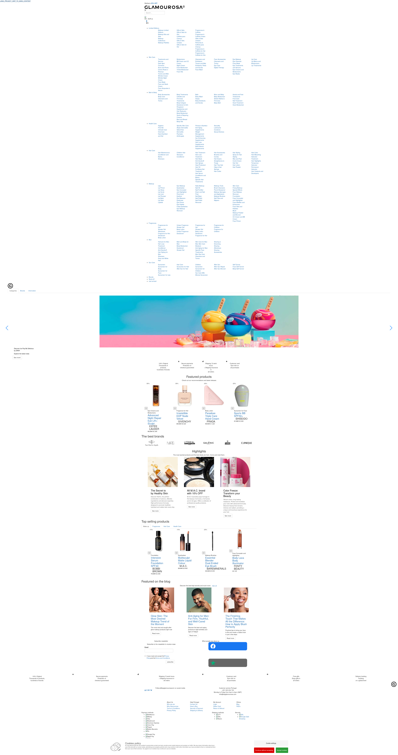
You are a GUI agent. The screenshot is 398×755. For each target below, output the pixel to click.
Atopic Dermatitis (182, 128)
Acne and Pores (163, 67)
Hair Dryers (217, 159)
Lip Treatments (256, 65)
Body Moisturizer (182, 113)
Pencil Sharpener (219, 190)
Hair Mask (198, 159)
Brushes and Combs (218, 156)
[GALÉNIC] (208, 443)
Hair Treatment (200, 153)
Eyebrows (180, 200)
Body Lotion (162, 238)
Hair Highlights (256, 161)
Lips (159, 186)
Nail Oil (197, 188)
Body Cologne (181, 103)
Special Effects (237, 190)
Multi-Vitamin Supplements (199, 147)
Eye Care (217, 65)
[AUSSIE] (227, 443)
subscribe (170, 662)
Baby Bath (217, 103)
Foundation (236, 196)
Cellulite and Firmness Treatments (181, 99)
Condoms (217, 130)
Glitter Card (217, 706)
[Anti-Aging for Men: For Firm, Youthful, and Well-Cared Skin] (199, 600)
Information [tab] (32, 291)
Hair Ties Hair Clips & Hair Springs (218, 167)
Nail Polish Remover (198, 201)
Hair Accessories (219, 153)
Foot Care (236, 99)
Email (146, 647)
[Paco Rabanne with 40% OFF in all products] (199, 321)
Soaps (197, 99)
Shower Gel (162, 229)
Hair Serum (199, 173)
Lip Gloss (161, 190)
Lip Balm (161, 198)
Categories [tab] (13, 291)
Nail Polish (198, 198)
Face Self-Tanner (238, 267)
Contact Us (193, 704)
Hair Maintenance (164, 153)
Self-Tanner (236, 265)
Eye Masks (236, 74)
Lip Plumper (162, 196)
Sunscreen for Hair (183, 267)
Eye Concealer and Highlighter (182, 191)
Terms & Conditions (173, 708)
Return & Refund (218, 708)
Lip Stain (161, 200)
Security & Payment (196, 708)
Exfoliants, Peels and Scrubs (200, 66)
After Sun (217, 265)
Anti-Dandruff (199, 161)
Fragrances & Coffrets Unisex (200, 35)
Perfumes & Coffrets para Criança (199, 45)
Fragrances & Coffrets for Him (200, 54)
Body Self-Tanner (238, 269)
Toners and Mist (163, 74)
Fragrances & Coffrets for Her (200, 50)
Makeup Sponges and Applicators (220, 193)
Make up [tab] (146, 526)
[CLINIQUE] (246, 443)
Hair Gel (235, 163)
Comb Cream (237, 161)
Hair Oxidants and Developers (257, 172)
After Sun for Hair (182, 269)
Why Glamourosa (172, 706)
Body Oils (180, 121)
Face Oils (180, 72)
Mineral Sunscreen (201, 275)
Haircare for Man (163, 242)
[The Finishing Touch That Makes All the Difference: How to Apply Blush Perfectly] (236, 600)
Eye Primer (180, 202)
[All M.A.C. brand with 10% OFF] (199, 472)
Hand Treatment (238, 103)
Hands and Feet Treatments (238, 95)
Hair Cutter (217, 171)
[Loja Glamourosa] (199, 7)
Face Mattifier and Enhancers (239, 203)
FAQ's (238, 706)
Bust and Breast (182, 119)
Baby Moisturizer (219, 97)
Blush (234, 211)
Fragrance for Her (201, 235)
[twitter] (151, 690)
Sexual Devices (219, 132)
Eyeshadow (180, 188)
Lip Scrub (161, 192)
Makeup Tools (218, 186)
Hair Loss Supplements (199, 143)
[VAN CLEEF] (151, 443)
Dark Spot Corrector (161, 64)
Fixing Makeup (237, 188)
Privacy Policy (171, 710)
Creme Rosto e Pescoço (163, 71)
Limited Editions (154, 28)
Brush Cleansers (219, 188)
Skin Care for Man (201, 242)
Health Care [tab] (177, 526)
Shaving (216, 246)
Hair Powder (237, 167)
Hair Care (152, 150)
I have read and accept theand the (158, 657)
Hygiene (160, 126)
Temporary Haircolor (254, 164)
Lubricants (217, 128)
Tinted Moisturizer (183, 70)
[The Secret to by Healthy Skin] (163, 472)
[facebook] (150, 690)
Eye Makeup (237, 59)
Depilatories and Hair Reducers (182, 110)
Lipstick (160, 202)
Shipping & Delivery (196, 710)
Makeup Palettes (163, 43)
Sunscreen (161, 265)
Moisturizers (181, 59)
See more (155, 511)
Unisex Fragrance (182, 225)
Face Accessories (220, 59)
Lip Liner (161, 194)
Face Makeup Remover (237, 193)
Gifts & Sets (180, 30)
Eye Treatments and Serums (238, 66)
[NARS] (170, 443)
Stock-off (151, 279)
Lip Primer (161, 188)
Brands (151, 277)
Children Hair (181, 153)
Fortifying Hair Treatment (200, 170)
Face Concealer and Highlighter (238, 199)
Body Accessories (164, 94)
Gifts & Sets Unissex (180, 42)
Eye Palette (180, 204)
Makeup (151, 184)
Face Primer (237, 221)
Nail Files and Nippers (218, 199)
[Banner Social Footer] (228, 646)
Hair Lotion (236, 165)
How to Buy (194, 706)
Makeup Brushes (219, 196)
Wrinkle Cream (163, 76)
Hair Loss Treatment (198, 156)
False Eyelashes (182, 206)
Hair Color (254, 153)
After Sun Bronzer (220, 269)
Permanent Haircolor (255, 168)
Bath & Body (153, 92)
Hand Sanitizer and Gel (163, 135)
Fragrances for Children (219, 226)
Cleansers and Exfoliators (200, 60)
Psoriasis (180, 134)
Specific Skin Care (183, 126)
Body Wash (199, 97)
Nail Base (198, 196)
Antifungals (180, 136)
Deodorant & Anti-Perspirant (182, 106)
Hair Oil (197, 167)
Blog (237, 704)
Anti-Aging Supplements (199, 129)
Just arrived (152, 281)
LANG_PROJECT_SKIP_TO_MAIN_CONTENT (15, 1)
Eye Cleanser (237, 61)
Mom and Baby (219, 94)
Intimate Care (162, 130)
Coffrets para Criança (181, 37)
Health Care (153, 123)
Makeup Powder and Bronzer (238, 214)
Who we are (171, 704)
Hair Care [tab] (167, 526)
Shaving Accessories (218, 251)
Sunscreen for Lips (164, 275)
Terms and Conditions (162, 658)
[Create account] (146, 21)
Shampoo (161, 159)
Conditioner (180, 157)
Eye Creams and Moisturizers (238, 71)
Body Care (161, 97)
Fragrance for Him (164, 233)
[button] (7, 328)
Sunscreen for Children (200, 270)
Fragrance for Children (218, 230)
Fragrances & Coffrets (199, 31)
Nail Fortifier (199, 190)
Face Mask (161, 82)
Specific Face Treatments (199, 251)
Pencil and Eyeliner (180, 195)
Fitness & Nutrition (201, 126)
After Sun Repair (219, 267)
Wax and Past (237, 159)
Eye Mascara (181, 198)
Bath (196, 94)
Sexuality (217, 126)
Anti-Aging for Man (201, 248)
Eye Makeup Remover (181, 210)
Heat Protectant (200, 165)
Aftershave (161, 231)
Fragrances (152, 223)
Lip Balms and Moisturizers (256, 62)
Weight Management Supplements (199, 134)
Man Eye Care (200, 254)
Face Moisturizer (182, 67)
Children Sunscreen (198, 266)
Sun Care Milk (200, 273)
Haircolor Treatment (254, 158)
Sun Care (152, 262)
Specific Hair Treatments (199, 180)
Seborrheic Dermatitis (180, 131)
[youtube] (145, 690)
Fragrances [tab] (156, 526)
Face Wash (199, 70)
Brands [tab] (22, 291)
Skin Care (152, 57)
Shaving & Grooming (217, 243)
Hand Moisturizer (238, 105)
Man (150, 240)
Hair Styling (236, 153)
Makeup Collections (161, 39)
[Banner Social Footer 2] (228, 663)
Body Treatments (182, 94)
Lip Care (254, 59)
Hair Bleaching (256, 155)
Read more (156, 633)
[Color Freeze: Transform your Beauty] (235, 472)
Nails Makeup (199, 186)
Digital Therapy (219, 67)
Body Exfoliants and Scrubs (200, 102)
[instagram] (147, 690)
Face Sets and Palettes (237, 207)
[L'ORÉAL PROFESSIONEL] (189, 443)
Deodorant (161, 235)
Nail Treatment (237, 101)
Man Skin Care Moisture (200, 245)
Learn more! (18, 357)
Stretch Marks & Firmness (219, 100)
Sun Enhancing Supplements (200, 139)
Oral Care (161, 132)
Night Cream (181, 65)
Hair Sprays (199, 163)
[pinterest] (149, 690)
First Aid (160, 128)
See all (214, 586)
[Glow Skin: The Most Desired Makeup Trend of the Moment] (161, 600)
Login (215, 704)
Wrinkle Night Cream (162, 79)
